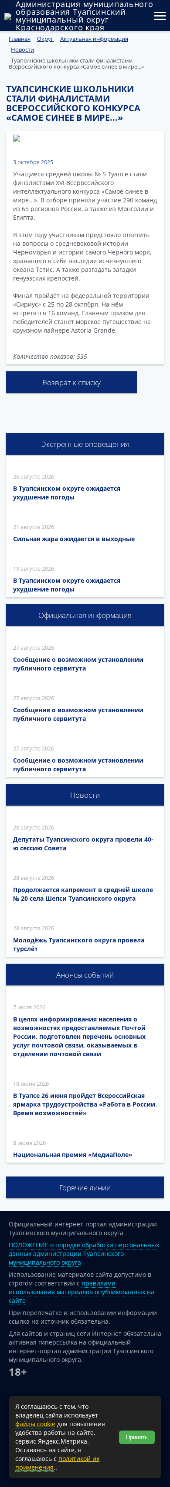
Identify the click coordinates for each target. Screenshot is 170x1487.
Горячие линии (85, 1188)
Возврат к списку (71, 382)
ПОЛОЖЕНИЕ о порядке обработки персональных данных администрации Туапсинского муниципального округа (84, 1253)
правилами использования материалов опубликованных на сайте (81, 1292)
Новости (85, 795)
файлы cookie (35, 1424)
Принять (137, 1437)
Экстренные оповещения (85, 444)
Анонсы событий (85, 975)
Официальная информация (85, 615)
